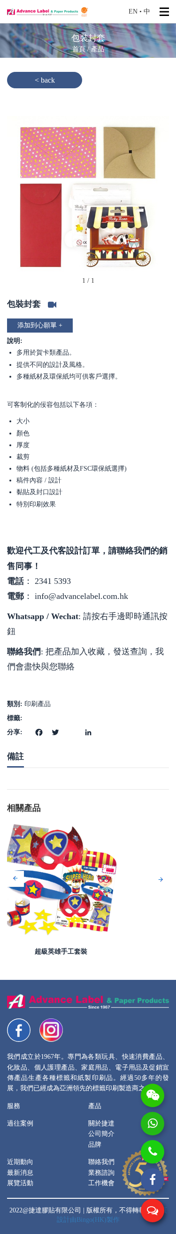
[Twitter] (54, 731)
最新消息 (20, 1172)
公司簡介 (101, 1133)
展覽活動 (20, 1183)
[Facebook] (38, 731)
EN (133, 11)
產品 (97, 49)
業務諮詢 (101, 1172)
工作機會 (101, 1183)
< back (45, 80)
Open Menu (164, 11)
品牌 (94, 1144)
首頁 (79, 49)
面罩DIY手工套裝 (88, 951)
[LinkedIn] (87, 731)
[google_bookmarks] (71, 727)
